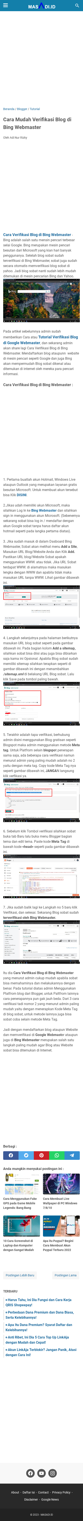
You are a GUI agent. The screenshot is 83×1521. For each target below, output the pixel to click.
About (15, 1492)
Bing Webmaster (44, 510)
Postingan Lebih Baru (20, 1275)
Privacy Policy (61, 1492)
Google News (50, 1499)
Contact (43, 1492)
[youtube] (41, 1473)
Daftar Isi (29, 1492)
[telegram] (72, 1155)
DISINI (22, 495)
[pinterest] (41, 1155)
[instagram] (52, 1473)
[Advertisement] (41, 59)
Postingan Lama (66, 1275)
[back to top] (74, 1511)
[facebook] (11, 1155)
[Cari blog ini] (77, 5)
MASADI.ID (47, 1514)
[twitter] (26, 1155)
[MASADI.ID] (41, 5)
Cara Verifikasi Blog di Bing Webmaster (37, 234)
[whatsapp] (56, 1155)
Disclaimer (31, 1499)
